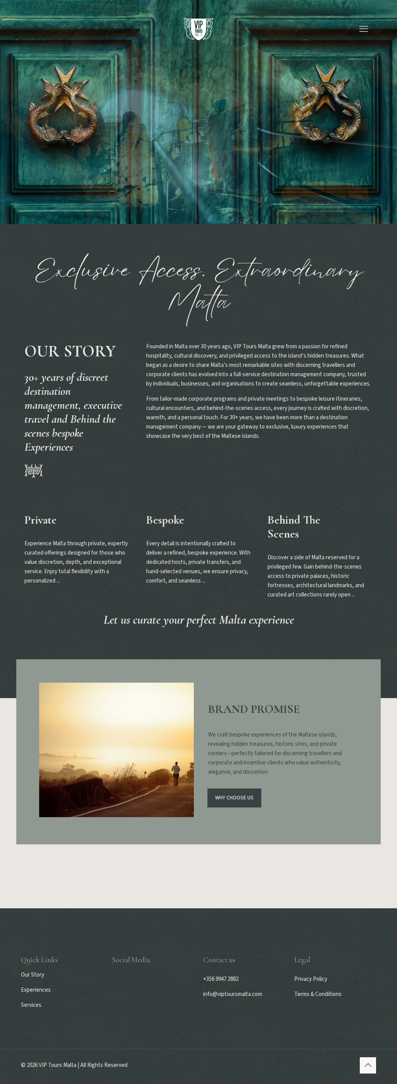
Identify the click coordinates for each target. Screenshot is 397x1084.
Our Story (32, 975)
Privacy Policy (310, 979)
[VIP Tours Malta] (198, 29)
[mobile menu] (363, 29)
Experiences (36, 990)
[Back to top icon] (368, 1065)
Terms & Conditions (318, 994)
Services (31, 1005)
